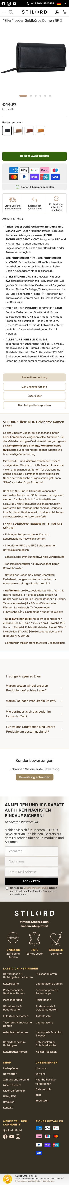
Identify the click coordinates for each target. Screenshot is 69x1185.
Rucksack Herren (46, 974)
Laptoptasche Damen (49, 983)
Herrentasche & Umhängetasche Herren (18, 975)
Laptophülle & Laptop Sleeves (49, 1034)
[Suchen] (12, 12)
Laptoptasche (44, 1022)
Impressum (42, 1100)
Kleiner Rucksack (46, 1051)
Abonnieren (31, 881)
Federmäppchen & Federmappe (47, 992)
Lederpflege (10, 1068)
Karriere (40, 1074)
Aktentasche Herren (15, 1032)
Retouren (8, 1102)
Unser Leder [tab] (35, 395)
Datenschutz (43, 1089)
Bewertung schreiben (34, 777)
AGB (38, 1095)
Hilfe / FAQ (9, 1096)
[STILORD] (34, 11)
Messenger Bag (12, 1000)
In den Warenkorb (34, 156)
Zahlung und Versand (16, 1079)
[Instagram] (9, 4)
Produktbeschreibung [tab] (34, 377)
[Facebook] (3, 4)
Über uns (40, 1068)
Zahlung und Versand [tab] (34, 386)
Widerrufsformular (14, 1090)
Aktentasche (44, 1016)
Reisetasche (43, 1000)
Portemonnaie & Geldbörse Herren (46, 1008)
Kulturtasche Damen (15, 1016)
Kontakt (7, 1107)
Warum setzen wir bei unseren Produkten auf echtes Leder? (27, 688)
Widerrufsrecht (12, 1085)
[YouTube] (14, 4)
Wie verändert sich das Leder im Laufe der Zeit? (28, 714)
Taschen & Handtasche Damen (17, 1024)
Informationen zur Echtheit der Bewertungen (35, 1181)
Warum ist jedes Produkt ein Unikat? (31, 701)
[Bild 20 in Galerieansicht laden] (34, 58)
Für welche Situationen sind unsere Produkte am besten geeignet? (30, 729)
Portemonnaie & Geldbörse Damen (14, 992)
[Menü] (4, 12)
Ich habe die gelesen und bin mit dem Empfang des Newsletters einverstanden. (33, 891)
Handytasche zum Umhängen (14, 1043)
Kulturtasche (11, 983)
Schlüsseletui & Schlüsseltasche (46, 1043)
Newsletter (9, 1074)
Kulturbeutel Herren (15, 1051)
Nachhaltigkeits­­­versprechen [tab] (34, 405)
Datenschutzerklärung (36, 888)
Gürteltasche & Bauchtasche (12, 1008)
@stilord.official (12, 1130)
